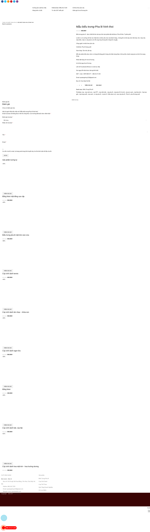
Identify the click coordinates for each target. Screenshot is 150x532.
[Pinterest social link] (11, 1)
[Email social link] (8, 1)
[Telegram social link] (14, 1)
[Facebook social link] (2, 1)
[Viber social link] (17, 1)
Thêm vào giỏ (88, 85)
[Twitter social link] (5, 1)
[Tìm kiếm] (142, 9)
